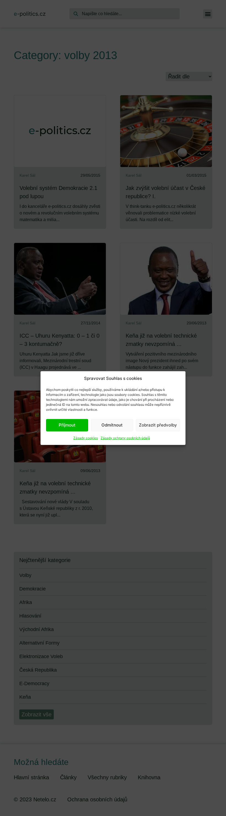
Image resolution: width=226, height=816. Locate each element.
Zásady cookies (85, 438)
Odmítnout (112, 425)
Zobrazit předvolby (158, 425)
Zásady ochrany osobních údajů (125, 438)
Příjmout (67, 425)
